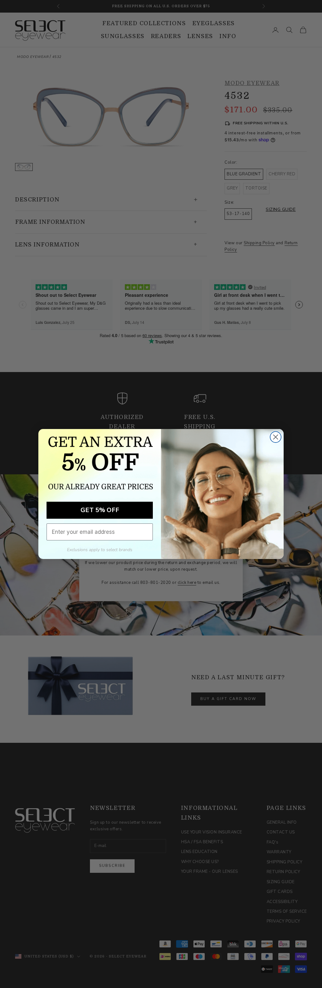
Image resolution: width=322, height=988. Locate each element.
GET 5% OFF (99, 510)
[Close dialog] (275, 437)
